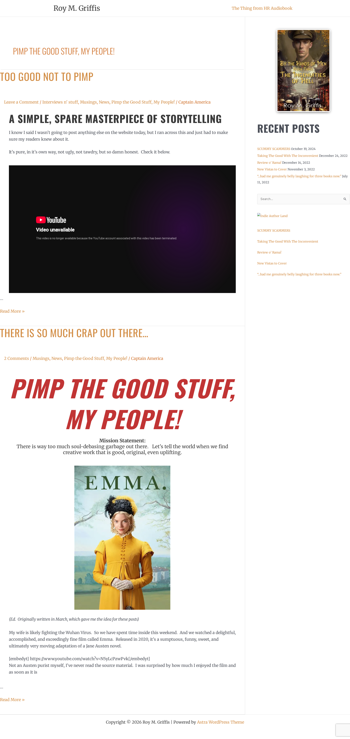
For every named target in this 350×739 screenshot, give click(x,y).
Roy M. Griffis (76, 8)
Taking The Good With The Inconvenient (287, 156)
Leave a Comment (21, 102)
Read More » (12, 311)
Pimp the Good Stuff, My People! (143, 102)
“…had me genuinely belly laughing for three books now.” (299, 176)
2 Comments (16, 358)
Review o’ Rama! (269, 163)
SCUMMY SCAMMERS (273, 149)
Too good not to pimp (46, 76)
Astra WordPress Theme (220, 722)
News (104, 102)
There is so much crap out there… (74, 332)
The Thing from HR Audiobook (262, 8)
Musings (88, 102)
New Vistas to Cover (272, 169)
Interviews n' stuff (60, 102)
